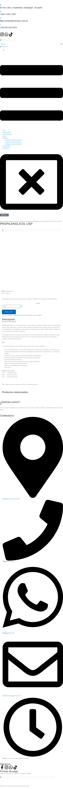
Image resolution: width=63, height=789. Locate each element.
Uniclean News (6, 146)
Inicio (4, 130)
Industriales (16, 221)
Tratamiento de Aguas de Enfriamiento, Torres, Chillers (34, 221)
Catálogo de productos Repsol (13, 142)
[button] (31, 93)
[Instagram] (2, 34)
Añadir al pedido (9, 312)
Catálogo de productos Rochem (13, 140)
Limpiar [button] (38, 303)
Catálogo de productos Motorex (13, 144)
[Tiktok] (11, 34)
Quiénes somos (7, 132)
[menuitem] (4, 47)
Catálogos (5, 138)
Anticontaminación (7, 134)
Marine (4, 136)
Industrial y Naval (7, 221)
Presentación (5, 302)
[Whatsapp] (6, 34)
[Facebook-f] (2, 767)
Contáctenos (6, 148)
